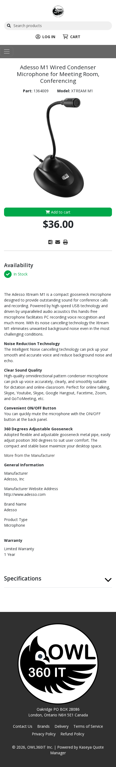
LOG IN (48, 36)
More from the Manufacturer (29, 455)
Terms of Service (88, 726)
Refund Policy (72, 733)
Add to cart (60, 212)
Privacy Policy (44, 733)
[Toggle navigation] (6, 51)
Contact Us (22, 726)
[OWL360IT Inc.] (58, 11)
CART (75, 36)
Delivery (61, 726)
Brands (43, 726)
